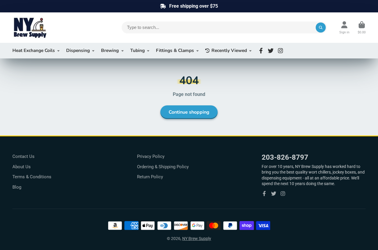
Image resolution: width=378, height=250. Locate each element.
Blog (16, 187)
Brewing (110, 50)
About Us (21, 166)
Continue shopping (189, 112)
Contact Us (23, 156)
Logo (56, 27)
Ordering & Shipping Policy (163, 166)
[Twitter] (270, 50)
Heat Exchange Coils (33, 50)
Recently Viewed (229, 50)
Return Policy (150, 176)
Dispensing (78, 50)
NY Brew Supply (196, 238)
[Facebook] (261, 50)
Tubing (137, 50)
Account (344, 27)
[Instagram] (280, 50)
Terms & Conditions (31, 176)
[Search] (321, 27)
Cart (362, 27)
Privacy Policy (150, 156)
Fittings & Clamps (175, 50)
